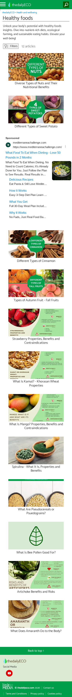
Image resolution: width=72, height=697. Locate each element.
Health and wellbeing (26, 13)
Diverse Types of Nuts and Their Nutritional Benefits (36, 85)
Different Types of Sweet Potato (36, 126)
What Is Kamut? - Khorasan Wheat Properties (36, 383)
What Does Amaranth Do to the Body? (36, 631)
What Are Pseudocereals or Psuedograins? (36, 511)
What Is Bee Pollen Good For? (36, 553)
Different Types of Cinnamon (36, 261)
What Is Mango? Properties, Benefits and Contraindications (36, 426)
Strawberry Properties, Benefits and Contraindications (36, 341)
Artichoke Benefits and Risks (36, 592)
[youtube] (9, 673)
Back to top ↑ (36, 650)
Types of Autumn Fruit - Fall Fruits (36, 300)
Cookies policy (55, 693)
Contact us (48, 687)
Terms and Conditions (16, 693)
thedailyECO (8, 13)
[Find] (66, 4)
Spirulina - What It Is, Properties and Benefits (36, 469)
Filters (13, 46)
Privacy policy (37, 693)
